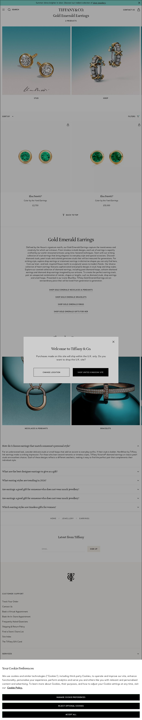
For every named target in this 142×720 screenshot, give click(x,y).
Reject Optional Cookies (71, 706)
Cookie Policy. (15, 687)
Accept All (71, 715)
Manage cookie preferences (71, 697)
